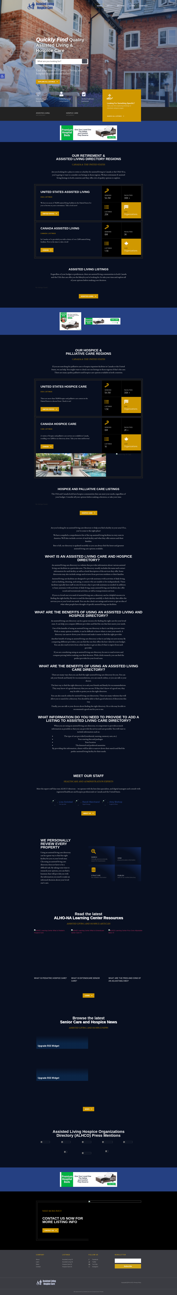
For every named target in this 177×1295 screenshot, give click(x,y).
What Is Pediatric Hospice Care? (50, 978)
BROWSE (121, 6)
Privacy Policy (137, 1282)
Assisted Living (43, 113)
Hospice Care (72, 113)
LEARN (132, 6)
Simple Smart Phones (97, 1291)
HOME (99, 6)
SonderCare (86, 1291)
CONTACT (143, 6)
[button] (2, 76)
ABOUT (109, 6)
